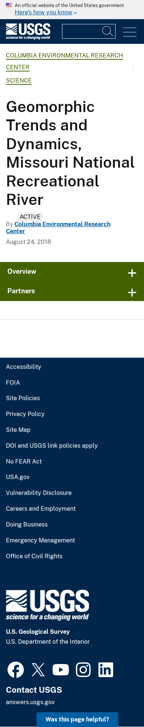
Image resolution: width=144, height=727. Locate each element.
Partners (21, 291)
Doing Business (27, 524)
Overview (21, 271)
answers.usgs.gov (30, 702)
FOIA (13, 383)
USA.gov (18, 477)
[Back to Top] (117, 700)
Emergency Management (40, 540)
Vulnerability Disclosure (39, 493)
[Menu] (129, 32)
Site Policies (23, 398)
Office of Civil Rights (34, 556)
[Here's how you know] (72, 9)
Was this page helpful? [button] (77, 719)
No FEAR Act (24, 461)
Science (19, 80)
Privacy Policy (25, 414)
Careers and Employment (41, 509)
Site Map (18, 430)
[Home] (28, 37)
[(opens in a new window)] (15, 669)
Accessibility (23, 367)
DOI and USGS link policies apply (52, 446)
